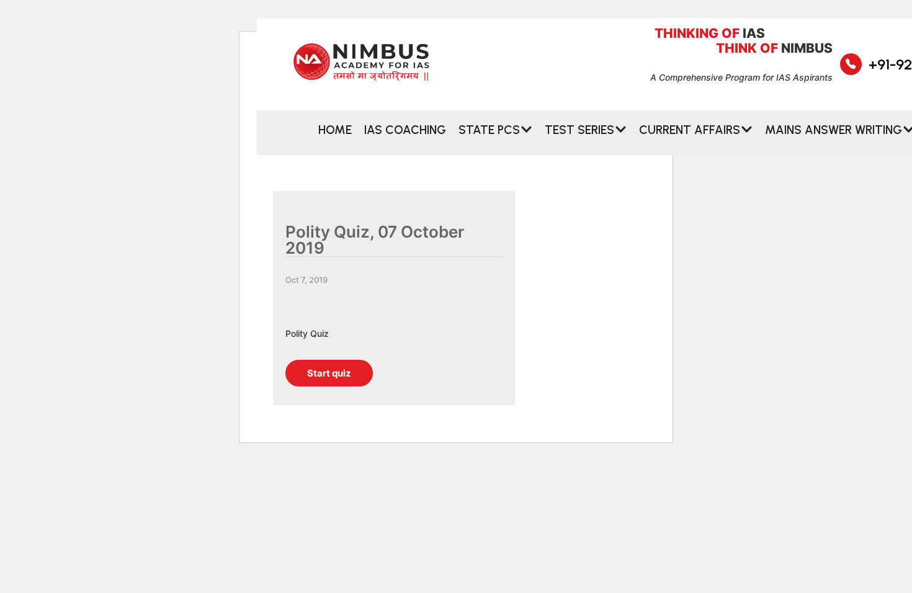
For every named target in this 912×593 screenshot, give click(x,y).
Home (335, 129)
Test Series (579, 129)
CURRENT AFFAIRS (689, 129)
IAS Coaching (405, 129)
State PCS (489, 129)
